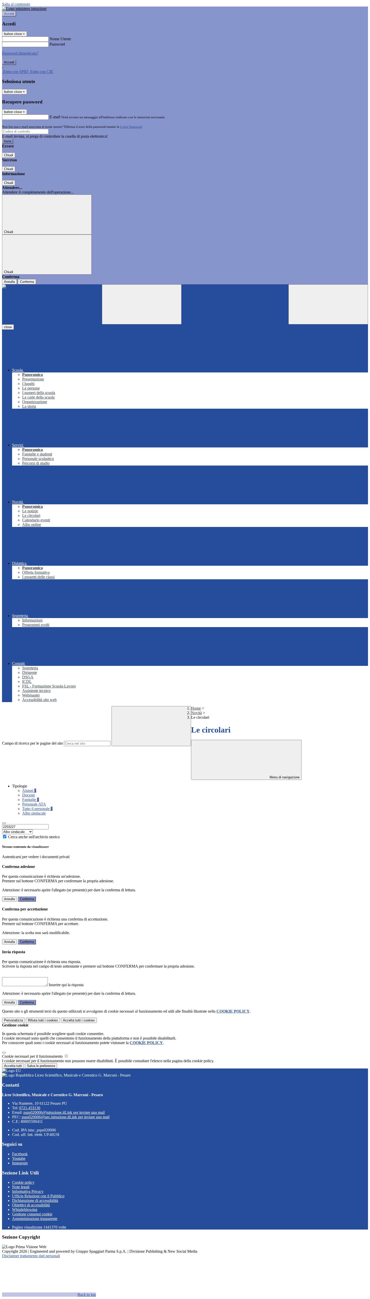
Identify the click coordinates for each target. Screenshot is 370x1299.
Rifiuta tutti (43, 1020)
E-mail (55, 117)
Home (196, 708)
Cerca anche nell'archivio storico (34, 837)
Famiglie (30, 799)
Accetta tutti (79, 1020)
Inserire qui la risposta (66, 985)
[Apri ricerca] (328, 304)
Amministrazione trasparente (34, 1218)
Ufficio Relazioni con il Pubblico (38, 1196)
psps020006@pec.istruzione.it (65, 1117)
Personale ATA (34, 804)
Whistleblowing (24, 1209)
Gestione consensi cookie (32, 1214)
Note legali (20, 1187)
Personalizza (13, 1020)
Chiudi (8, 155)
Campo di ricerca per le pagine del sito (32, 743)
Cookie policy (23, 1182)
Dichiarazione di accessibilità (35, 1200)
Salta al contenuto (16, 4)
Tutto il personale (37, 809)
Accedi (9, 14)
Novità (196, 713)
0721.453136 (29, 1108)
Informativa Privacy (28, 1191)
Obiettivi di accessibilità (31, 1205)
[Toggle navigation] (141, 304)
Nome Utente (60, 39)
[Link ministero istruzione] (24, 9)
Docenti (28, 795)
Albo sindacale (34, 813)
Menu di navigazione (284, 777)
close (8, 327)
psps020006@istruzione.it (64, 1112)
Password (57, 44)
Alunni (29, 790)
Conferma (27, 282)
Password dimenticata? (20, 53)
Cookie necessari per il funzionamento (33, 1056)
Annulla (9, 282)
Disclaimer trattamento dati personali (31, 1256)
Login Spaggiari (131, 127)
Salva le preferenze (41, 1066)
